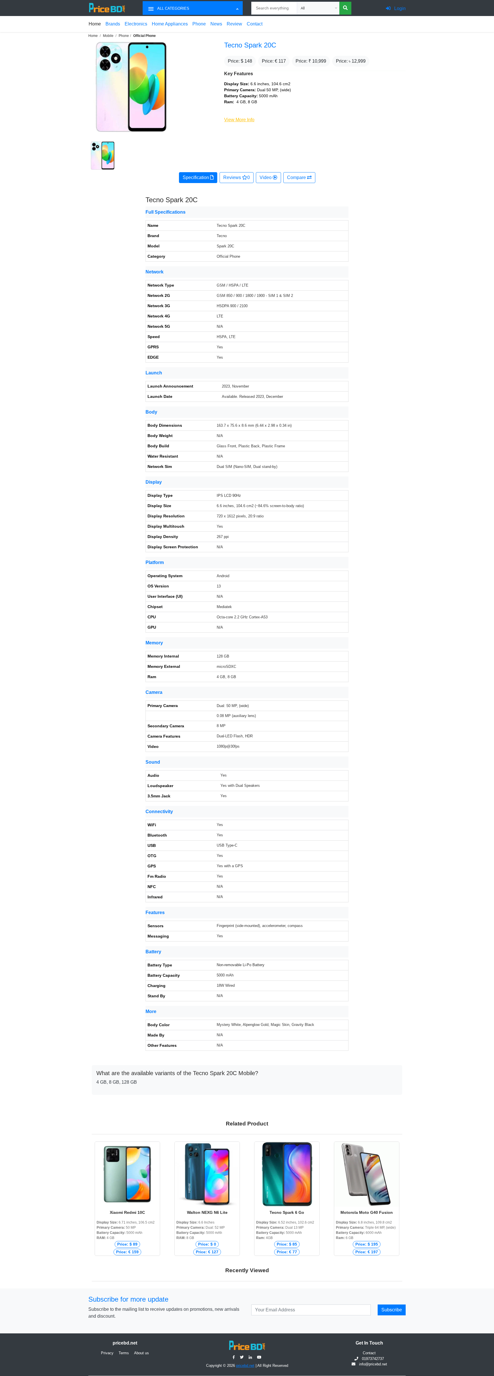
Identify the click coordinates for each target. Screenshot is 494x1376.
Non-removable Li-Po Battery (240, 965)
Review (234, 23)
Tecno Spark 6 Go (287, 1212)
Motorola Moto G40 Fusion (366, 1212)
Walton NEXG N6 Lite (207, 1212)
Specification (196, 177)
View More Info (239, 119)
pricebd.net (245, 1365)
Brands (112, 23)
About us (141, 1353)
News (216, 23)
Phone (199, 23)
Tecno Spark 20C (250, 45)
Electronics (136, 23)
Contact (254, 23)
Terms (124, 1353)
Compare (297, 177)
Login (399, 8)
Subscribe (391, 1309)
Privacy (107, 1353)
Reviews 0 (236, 177)
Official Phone (144, 36)
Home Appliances (170, 23)
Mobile (108, 36)
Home (95, 23)
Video (266, 177)
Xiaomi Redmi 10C (127, 1212)
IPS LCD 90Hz (229, 495)
